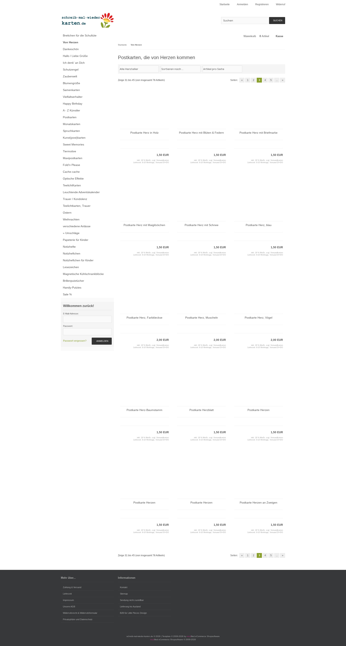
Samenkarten (71, 90)
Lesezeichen (71, 267)
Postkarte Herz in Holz (144, 132)
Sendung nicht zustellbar (132, 600)
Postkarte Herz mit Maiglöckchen (144, 225)
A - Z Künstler (71, 110)
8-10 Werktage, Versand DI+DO (155, 163)
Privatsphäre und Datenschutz (78, 619)
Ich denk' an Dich (74, 62)
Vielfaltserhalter (72, 96)
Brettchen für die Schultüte (80, 35)
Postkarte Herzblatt (201, 410)
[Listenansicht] (283, 69)
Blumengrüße (71, 83)
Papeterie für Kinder (75, 239)
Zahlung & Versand (72, 587)
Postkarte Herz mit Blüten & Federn (201, 132)
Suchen (277, 20)
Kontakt (123, 587)
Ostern (67, 212)
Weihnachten (71, 219)
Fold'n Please (71, 165)
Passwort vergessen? (74, 340)
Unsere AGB (69, 606)
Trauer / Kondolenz (75, 199)
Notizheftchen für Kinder (78, 260)
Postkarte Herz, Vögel (258, 317)
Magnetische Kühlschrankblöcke (83, 274)
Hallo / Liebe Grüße (75, 56)
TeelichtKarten (72, 185)
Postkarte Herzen (258, 410)
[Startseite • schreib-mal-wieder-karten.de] (87, 20)
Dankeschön (71, 49)
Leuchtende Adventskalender (81, 192)
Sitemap (124, 594)
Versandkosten (162, 160)
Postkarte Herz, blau (259, 225)
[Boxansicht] (281, 69)
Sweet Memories (73, 144)
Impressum (68, 600)
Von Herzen (70, 42)
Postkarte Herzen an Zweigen (258, 502)
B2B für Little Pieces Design (133, 613)
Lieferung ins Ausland (130, 606)
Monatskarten (71, 124)
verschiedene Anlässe (77, 226)
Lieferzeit (67, 594)
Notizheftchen (71, 253)
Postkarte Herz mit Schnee (201, 225)
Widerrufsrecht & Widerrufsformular (80, 613)
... (277, 80)
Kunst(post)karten (74, 137)
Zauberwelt (70, 76)
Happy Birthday (72, 103)
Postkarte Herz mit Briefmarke (258, 132)
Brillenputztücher (73, 280)
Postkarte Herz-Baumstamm (144, 410)
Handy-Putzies (72, 287)
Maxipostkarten (72, 158)
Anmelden (102, 341)
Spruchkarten (71, 130)
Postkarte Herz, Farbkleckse (144, 317)
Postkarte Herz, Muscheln (201, 317)
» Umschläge (71, 233)
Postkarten (69, 117)
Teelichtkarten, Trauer (77, 205)
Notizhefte (69, 246)
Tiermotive (69, 151)
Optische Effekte (73, 178)
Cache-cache (71, 171)
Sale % (67, 294)
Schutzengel (70, 69)
